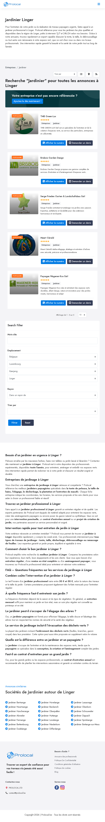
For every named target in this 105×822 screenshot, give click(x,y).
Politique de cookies (63, 768)
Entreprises (10, 67)
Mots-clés (12, 334)
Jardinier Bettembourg (18, 724)
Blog (56, 772)
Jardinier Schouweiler (83, 711)
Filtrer (15, 422)
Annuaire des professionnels (66, 756)
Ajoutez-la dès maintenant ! (27, 101)
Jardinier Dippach (82, 715)
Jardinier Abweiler (16, 715)
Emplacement (14, 350)
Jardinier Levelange (50, 720)
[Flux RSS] (96, 74)
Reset (27, 422)
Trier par (12, 405)
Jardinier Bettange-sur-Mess (87, 724)
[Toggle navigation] (99, 4)
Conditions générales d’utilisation (67, 764)
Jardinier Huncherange (18, 711)
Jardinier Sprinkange (83, 720)
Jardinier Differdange (51, 728)
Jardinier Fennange (17, 720)
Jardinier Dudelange (17, 728)
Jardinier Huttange (49, 715)
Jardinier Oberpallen (50, 711)
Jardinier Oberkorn (82, 706)
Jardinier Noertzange (18, 706)
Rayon (11, 389)
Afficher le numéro (55, 142)
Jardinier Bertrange (17, 702)
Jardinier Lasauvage (83, 702)
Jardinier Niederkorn (50, 724)
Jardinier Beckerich (50, 706)
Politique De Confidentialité (65, 760)
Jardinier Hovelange (50, 702)
